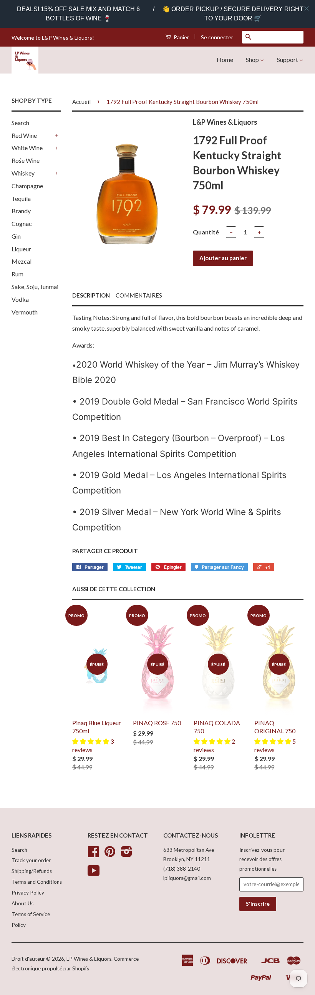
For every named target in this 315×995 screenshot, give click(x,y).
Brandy (21, 210)
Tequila (21, 198)
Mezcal (22, 261)
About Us (22, 903)
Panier (180, 37)
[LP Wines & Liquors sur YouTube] (94, 873)
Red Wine (24, 135)
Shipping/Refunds (32, 871)
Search (20, 122)
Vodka (20, 299)
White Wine (27, 147)
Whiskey (23, 173)
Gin (16, 236)
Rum (17, 274)
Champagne (27, 185)
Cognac (22, 223)
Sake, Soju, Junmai (35, 286)
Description (91, 295)
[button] (91, 741)
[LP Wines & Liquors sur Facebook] (93, 854)
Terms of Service (31, 914)
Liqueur (21, 249)
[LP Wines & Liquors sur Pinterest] (110, 854)
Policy (19, 925)
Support (288, 59)
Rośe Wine (26, 160)
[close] (306, 8)
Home (225, 59)
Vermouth (25, 312)
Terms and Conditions (37, 882)
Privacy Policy (28, 893)
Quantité (206, 232)
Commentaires (139, 295)
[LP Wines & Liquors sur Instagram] (127, 854)
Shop (253, 59)
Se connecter (217, 37)
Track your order (31, 860)
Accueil (81, 101)
